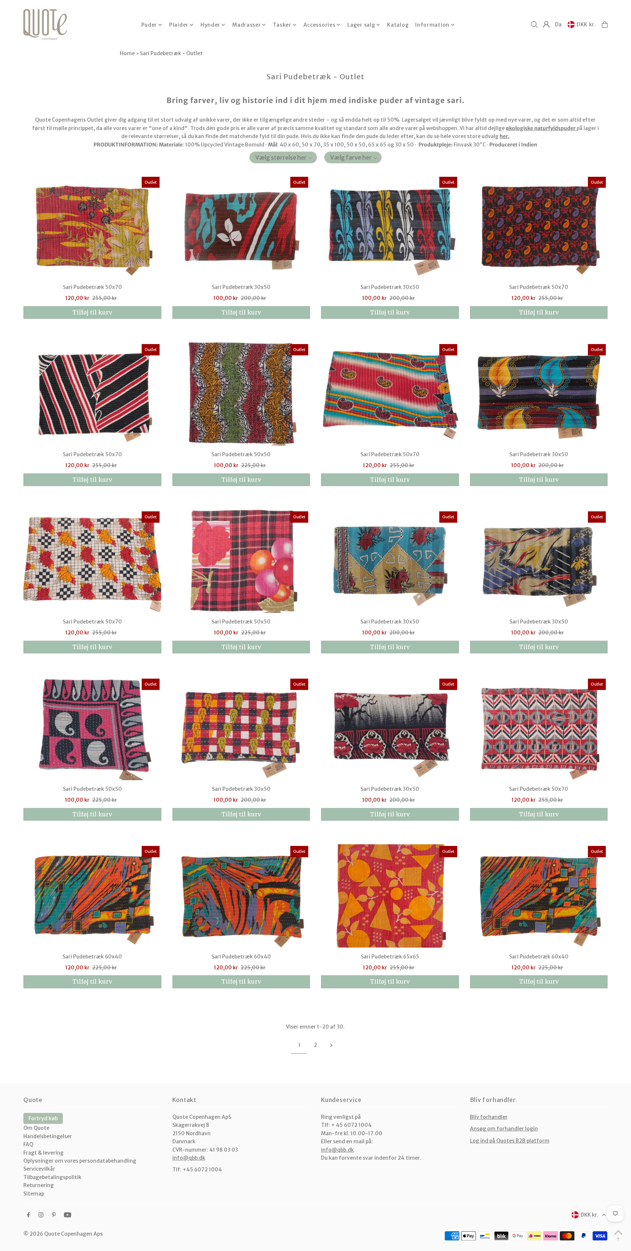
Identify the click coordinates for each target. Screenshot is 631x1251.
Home (127, 53)
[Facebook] (28, 1215)
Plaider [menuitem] (178, 25)
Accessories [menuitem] (319, 25)
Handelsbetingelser (47, 1136)
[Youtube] (67, 1215)
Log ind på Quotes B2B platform (510, 1140)
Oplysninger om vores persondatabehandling (79, 1160)
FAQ (28, 1144)
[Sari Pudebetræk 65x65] (390, 895)
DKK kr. (586, 24)
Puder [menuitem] (149, 25)
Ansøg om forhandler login (504, 1128)
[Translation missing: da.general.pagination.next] (331, 1045)
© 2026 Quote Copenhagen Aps (63, 1234)
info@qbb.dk (188, 1158)
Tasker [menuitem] (282, 25)
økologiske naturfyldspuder (540, 128)
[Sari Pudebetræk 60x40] (92, 895)
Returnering (38, 1185)
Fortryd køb (43, 1118)
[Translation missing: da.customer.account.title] (546, 24)
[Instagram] (40, 1215)
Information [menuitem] (432, 25)
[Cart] (605, 24)
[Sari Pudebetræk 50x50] (241, 394)
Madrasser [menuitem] (246, 25)
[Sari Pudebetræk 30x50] (241, 226)
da (558, 24)
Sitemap (33, 1193)
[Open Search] (534, 24)
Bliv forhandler (489, 1117)
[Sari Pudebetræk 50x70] (92, 226)
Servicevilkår (39, 1169)
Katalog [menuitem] (398, 25)
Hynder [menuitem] (210, 25)
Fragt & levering (43, 1152)
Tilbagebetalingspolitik (52, 1177)
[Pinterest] (54, 1215)
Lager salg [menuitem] (361, 25)
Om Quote (36, 1128)
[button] (283, 157)
